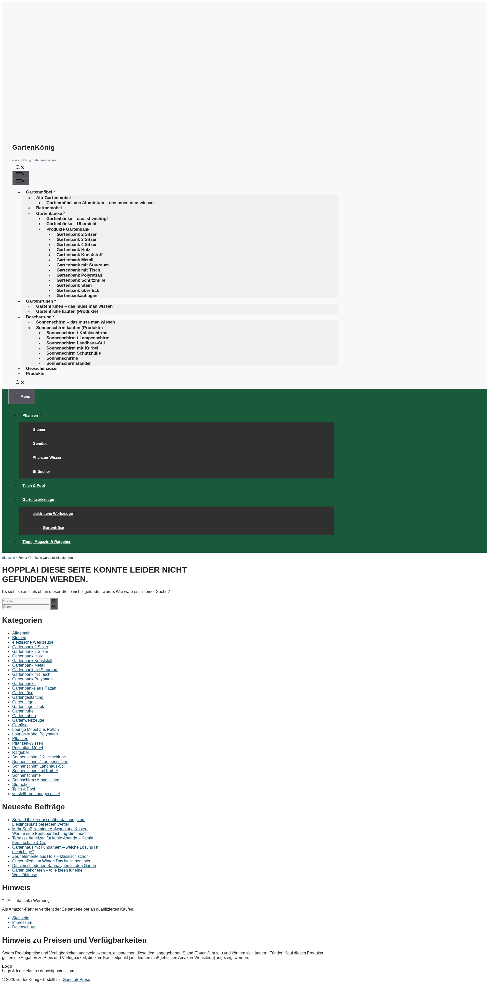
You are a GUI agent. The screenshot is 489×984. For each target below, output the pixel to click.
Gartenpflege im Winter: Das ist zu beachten (51, 861)
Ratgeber (20, 752)
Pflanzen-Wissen (47, 457)
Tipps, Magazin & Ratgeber (46, 541)
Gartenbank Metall (28, 665)
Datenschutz (23, 927)
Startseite (8, 558)
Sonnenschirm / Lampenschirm (40, 761)
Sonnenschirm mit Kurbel (35, 771)
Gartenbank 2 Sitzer (30, 647)
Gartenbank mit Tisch (31, 674)
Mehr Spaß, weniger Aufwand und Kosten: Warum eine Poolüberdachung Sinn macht (50, 831)
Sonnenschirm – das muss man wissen (75, 322)
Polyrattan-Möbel (27, 748)
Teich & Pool (33, 485)
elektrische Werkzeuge (53, 513)
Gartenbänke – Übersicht (71, 223)
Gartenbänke (24, 683)
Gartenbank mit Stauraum (35, 670)
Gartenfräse (53, 527)
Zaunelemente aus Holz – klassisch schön (50, 856)
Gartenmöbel (39, 192)
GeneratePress (76, 979)
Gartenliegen (24, 702)
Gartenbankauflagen (77, 295)
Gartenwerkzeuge (38, 499)
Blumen (39, 429)
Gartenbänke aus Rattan (34, 688)
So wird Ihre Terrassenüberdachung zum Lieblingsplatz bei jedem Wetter (48, 822)
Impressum (22, 922)
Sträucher (41, 471)
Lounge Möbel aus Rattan (35, 729)
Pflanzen (30, 415)
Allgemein (21, 633)
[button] (20, 168)
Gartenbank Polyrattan (32, 679)
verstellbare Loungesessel (36, 794)
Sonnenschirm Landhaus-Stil (38, 766)
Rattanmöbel (49, 207)
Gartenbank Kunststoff (32, 660)
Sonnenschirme (26, 775)
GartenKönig (33, 147)
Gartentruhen (24, 716)
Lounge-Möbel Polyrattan (35, 734)
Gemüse (40, 443)
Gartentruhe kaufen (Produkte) (67, 311)
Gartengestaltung (27, 697)
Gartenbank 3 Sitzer (30, 651)
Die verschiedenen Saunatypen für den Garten (54, 865)
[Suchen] (54, 601)
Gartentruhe (23, 711)
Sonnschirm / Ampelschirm (36, 780)
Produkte (35, 373)
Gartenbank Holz (27, 656)
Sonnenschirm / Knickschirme (39, 757)
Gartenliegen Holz (28, 706)
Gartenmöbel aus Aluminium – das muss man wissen (100, 202)
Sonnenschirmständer (68, 363)
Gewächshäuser (42, 368)
